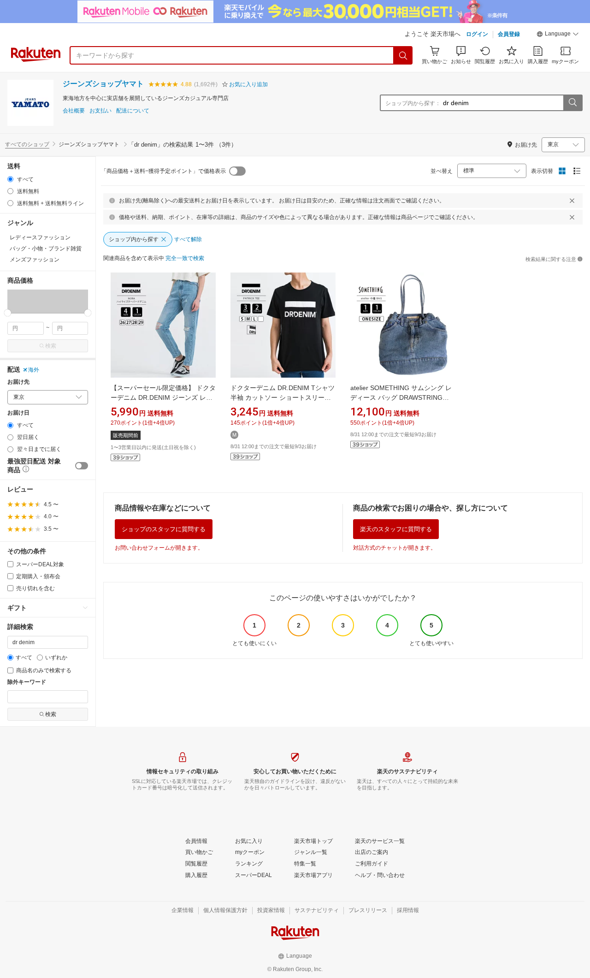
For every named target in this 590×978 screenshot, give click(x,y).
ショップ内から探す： (413, 103)
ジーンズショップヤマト (103, 84)
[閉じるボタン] (572, 200)
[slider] (7, 312)
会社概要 (74, 111)
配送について (132, 111)
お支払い (100, 111)
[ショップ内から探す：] (572, 102)
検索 (50, 346)
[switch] (81, 465)
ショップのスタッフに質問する (164, 529)
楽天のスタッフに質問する (396, 529)
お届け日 (18, 413)
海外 (33, 370)
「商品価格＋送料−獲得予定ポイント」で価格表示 (163, 171)
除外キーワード (26, 682)
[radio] (10, 179)
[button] (558, 35)
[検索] (403, 55)
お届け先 (18, 382)
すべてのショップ (27, 144)
